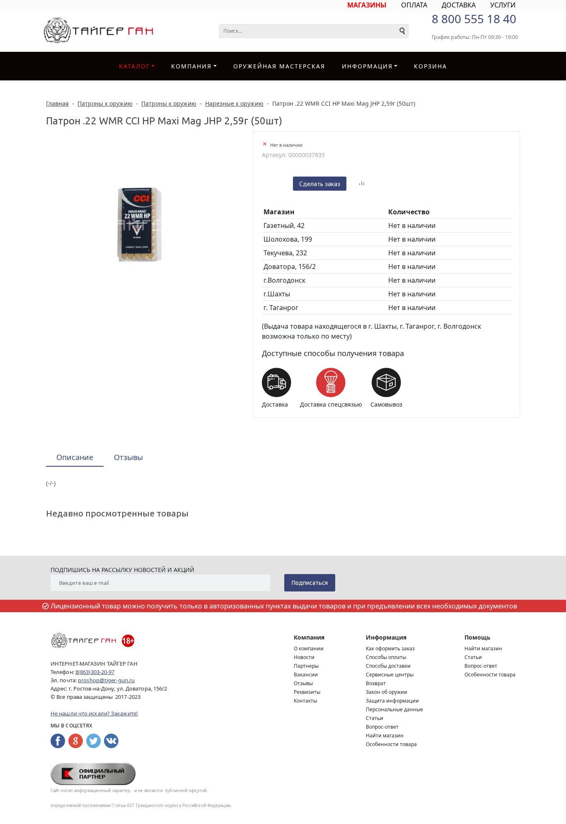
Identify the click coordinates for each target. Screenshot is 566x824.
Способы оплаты (386, 657)
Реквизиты (307, 692)
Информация (386, 637)
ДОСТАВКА (459, 5)
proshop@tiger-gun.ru (106, 680)
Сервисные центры (390, 674)
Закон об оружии (386, 692)
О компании (309, 648)
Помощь (477, 637)
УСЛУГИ (502, 5)
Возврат (376, 683)
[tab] (75, 458)
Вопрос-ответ (382, 726)
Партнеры (306, 665)
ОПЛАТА (414, 5)
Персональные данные (394, 709)
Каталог (134, 66)
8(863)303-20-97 (95, 672)
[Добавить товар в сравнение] (362, 184)
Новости (304, 657)
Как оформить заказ (390, 648)
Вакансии (306, 674)
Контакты (305, 700)
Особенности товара (391, 744)
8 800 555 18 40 (474, 19)
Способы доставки (388, 665)
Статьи (374, 718)
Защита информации (392, 700)
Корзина (430, 66)
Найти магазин (385, 735)
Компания (191, 66)
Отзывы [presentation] (128, 457)
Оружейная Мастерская (279, 66)
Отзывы (303, 683)
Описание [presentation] (74, 457)
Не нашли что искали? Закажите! (94, 713)
